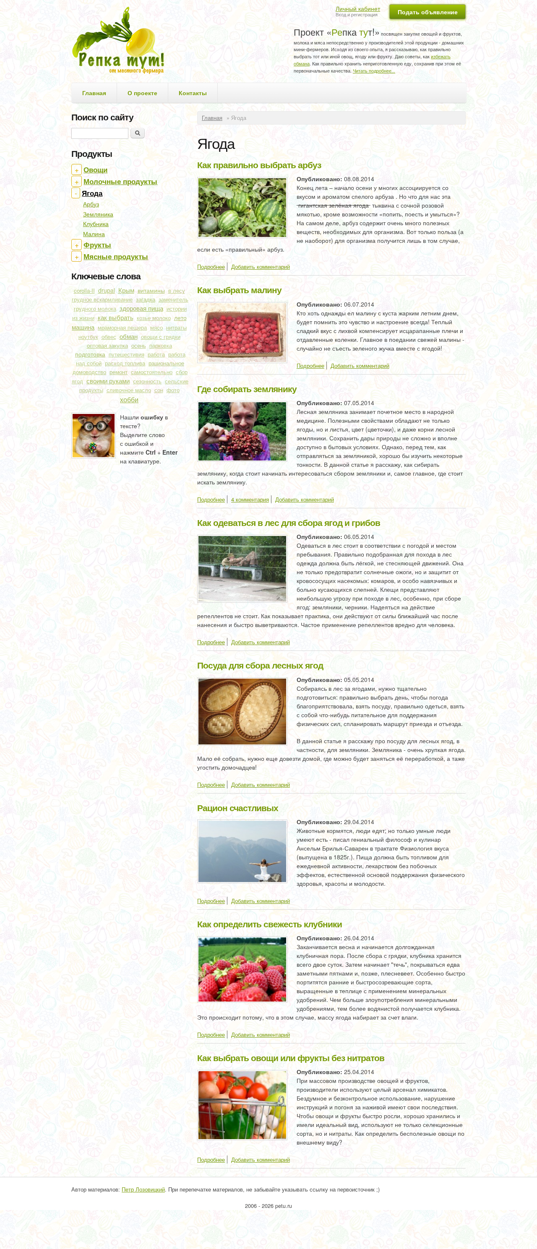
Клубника (96, 223)
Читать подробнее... (374, 70)
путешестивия (126, 354)
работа (156, 354)
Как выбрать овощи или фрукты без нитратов (290, 1057)
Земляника (98, 214)
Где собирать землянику (247, 388)
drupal (106, 290)
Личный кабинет (358, 8)
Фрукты (97, 244)
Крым (126, 290)
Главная (94, 92)
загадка (145, 299)
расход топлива (125, 363)
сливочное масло (129, 390)
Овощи (95, 169)
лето (180, 317)
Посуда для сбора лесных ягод (260, 664)
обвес (109, 337)
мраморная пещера (122, 327)
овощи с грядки (160, 337)
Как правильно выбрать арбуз (259, 164)
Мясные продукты (115, 256)
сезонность (147, 381)
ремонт (118, 372)
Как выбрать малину (239, 289)
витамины (151, 290)
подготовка (90, 354)
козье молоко (154, 318)
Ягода (92, 193)
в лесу (176, 290)
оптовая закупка (107, 345)
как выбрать (115, 317)
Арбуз (91, 204)
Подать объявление (428, 12)
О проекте (142, 92)
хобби (129, 399)
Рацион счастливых (237, 807)
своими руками (108, 380)
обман (129, 336)
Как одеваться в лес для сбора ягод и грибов (288, 522)
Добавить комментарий (260, 267)
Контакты (193, 92)
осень (138, 345)
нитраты (176, 327)
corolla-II (84, 290)
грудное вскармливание (102, 299)
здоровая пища (141, 308)
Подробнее (211, 267)
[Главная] (121, 41)
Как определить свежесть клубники (269, 923)
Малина (94, 233)
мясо (156, 327)
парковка (160, 345)
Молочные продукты (120, 181)
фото (173, 390)
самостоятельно (151, 372)
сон (158, 390)
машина (83, 327)
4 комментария (250, 499)
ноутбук (88, 337)
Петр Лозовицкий (143, 1189)
